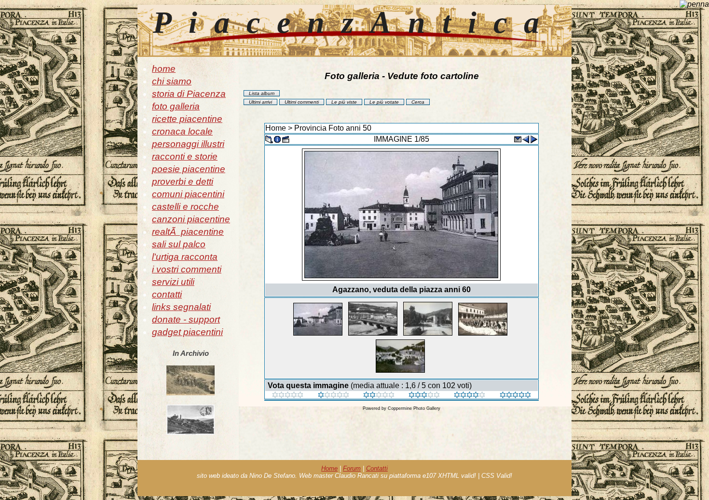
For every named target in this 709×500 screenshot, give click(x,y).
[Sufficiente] (379, 396)
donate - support (186, 319)
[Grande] (515, 396)
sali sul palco (178, 244)
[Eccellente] (469, 396)
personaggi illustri (188, 144)
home (164, 69)
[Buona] (424, 396)
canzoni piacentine (191, 219)
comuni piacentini (188, 194)
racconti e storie (185, 156)
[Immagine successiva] (534, 139)
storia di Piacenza (189, 94)
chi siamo (171, 81)
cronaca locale (182, 131)
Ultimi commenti (302, 102)
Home (275, 128)
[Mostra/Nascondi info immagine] (277, 139)
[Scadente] (287, 396)
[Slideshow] (285, 139)
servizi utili (173, 282)
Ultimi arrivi (260, 102)
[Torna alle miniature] (269, 139)
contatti (167, 294)
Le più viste (344, 102)
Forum (352, 468)
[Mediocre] (333, 396)
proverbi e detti (182, 181)
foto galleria (176, 106)
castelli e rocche (185, 207)
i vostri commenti (186, 269)
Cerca (417, 102)
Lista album (261, 93)
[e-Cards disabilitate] (517, 139)
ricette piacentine (187, 119)
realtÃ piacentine (188, 232)
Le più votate (384, 102)
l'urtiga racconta (185, 257)
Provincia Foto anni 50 (332, 128)
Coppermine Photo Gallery (414, 408)
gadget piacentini (187, 332)
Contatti (377, 468)
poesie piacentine (188, 169)
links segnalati (181, 307)
